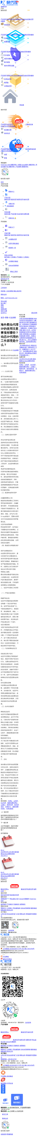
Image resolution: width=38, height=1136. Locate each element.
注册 (5, 311)
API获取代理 (12, 239)
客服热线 (10, 1134)
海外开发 (26, 235)
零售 (5, 158)
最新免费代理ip (12, 803)
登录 (2, 307)
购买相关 (4, 904)
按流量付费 (7, 130)
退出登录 (34, 313)
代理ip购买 (9, 808)
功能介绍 (11, 203)
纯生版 (22, 105)
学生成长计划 (14, 899)
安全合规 (10, 914)
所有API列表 (8, 255)
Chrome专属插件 (24, 899)
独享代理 (20, 199)
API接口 (9, 908)
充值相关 (16, 904)
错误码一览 (12, 248)
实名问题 (20, 214)
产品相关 (10, 904)
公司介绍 (4, 914)
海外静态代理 (14, 895)
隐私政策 (4, 910)
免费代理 (28, 1040)
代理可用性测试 (13, 243)
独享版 (6, 82)
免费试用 (4, 899)
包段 (5, 154)
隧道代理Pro (5, 889)
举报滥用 (29, 914)
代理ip (10, 801)
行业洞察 (12, 317)
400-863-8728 (5, 278)
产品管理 (4, 19)
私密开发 (14, 235)
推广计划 (16, 914)
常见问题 (7, 212)
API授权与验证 (13, 261)
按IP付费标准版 (9, 58)
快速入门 (11, 227)
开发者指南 (16, 908)
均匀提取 (7, 55)
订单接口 (14, 257)
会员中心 (4, 313)
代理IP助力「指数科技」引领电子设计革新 (28, 328)
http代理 (3, 803)
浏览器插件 (10, 206)
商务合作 (22, 914)
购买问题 (7, 214)
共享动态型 (7, 79)
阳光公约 (10, 910)
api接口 (3, 805)
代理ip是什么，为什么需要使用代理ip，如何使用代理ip (28, 339)
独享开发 (20, 235)
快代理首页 (30, 368)
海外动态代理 (5, 895)
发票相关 (22, 904)
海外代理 (26, 199)
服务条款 (34, 908)
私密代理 (14, 199)
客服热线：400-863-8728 (8, 1059)
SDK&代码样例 (13, 265)
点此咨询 (11, 930)
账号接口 (7, 257)
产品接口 (20, 257)
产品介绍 (7, 197)
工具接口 (26, 257)
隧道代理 (7, 199)
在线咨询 (4, 1134)
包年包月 (7, 24)
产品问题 (14, 214)
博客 (6, 317)
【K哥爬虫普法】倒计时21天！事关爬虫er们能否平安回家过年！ (28, 353)
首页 (2, 317)
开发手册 (7, 233)
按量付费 (7, 41)
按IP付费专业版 (9, 65)
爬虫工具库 (14, 271)
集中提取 (7, 62)
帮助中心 (11, 191)
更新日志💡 (12, 218)
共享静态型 (8, 86)
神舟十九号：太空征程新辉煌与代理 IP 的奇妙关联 (27, 332)
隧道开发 (7, 235)
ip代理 (16, 801)
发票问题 (26, 214)
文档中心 (8, 806)
